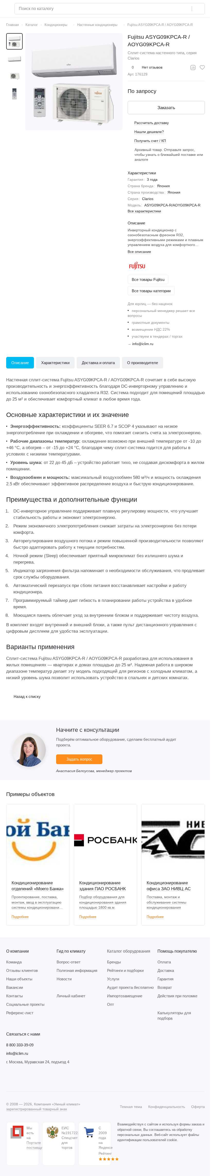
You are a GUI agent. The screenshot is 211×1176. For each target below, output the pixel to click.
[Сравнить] (193, 67)
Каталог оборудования (128, 951)
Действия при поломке (177, 996)
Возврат (164, 987)
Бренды (114, 962)
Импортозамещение (124, 996)
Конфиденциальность (166, 1107)
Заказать (166, 107)
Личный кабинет (71, 996)
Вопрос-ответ (69, 962)
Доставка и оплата (98, 363)
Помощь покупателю (177, 951)
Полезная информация (77, 970)
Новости (64, 979)
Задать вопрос (79, 759)
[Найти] (198, 8)
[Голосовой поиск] (186, 8)
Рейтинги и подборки (125, 970)
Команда (14, 962)
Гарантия (165, 979)
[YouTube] (30, 1078)
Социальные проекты (25, 1004)
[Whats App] (40, 1078)
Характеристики (55, 363)
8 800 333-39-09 (19, 1045)
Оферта (198, 1107)
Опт (110, 1004)
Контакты (14, 996)
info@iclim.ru (142, 344)
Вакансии (14, 987)
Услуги (113, 979)
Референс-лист (19, 1013)
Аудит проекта (130, 987)
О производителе (142, 363)
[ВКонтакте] (9, 1078)
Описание (20, 363)
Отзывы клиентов (22, 970)
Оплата (164, 962)
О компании (17, 951)
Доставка (165, 970)
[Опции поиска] (174, 8)
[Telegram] (19, 1078)
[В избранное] (202, 67)
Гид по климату (71, 951)
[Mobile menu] (8, 8)
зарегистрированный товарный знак (36, 1109)
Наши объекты (19, 979)
